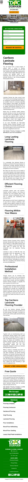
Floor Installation (8, 423)
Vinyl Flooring (7, 415)
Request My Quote (13, 47)
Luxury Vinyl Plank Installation (12, 434)
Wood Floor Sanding (9, 430)
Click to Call (14, 12)
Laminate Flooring (9, 419)
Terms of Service (14, 465)
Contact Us (14, 468)
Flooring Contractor (9, 407)
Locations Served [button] (13, 471)
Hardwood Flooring (9, 411)
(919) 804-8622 (14, 9)
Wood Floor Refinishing (10, 426)
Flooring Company (9, 403)
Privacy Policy (14, 463)
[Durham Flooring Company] (14, 443)
